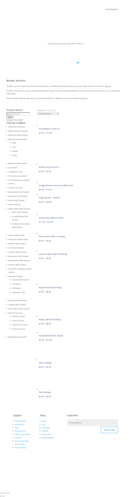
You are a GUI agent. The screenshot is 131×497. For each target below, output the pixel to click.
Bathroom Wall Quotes (18, 135)
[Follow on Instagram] (116, 63)
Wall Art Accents (15, 313)
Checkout (46, 427)
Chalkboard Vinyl (15, 172)
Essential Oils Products (18, 196)
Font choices (20, 431)
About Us (50, 63)
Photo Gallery (20, 447)
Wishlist (45, 431)
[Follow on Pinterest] (111, 63)
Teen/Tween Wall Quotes (19, 309)
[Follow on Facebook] (101, 63)
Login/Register (48, 437)
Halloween (16, 288)
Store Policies (20, 421)
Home (15, 63)
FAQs (61, 63)
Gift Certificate (14, 204)
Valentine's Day (18, 292)
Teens (14, 155)
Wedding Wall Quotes (17, 337)
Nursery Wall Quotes (17, 264)
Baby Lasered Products (18, 131)
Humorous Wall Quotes (18, 239)
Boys (14, 142)
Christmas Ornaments (17, 176)
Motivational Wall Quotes (19, 260)
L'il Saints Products (16, 248)
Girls (14, 147)
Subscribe (109, 430)
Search (10, 117)
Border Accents (18, 316)
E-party (18, 437)
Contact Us (70, 63)
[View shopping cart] (78, 63)
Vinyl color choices (23, 434)
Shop (23, 63)
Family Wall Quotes (16, 200)
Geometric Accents (20, 325)
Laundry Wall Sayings (17, 252)
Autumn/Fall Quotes (20, 279)
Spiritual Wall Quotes (17, 300)
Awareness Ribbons (16, 127)
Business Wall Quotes (17, 163)
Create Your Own (15, 120)
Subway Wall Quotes (17, 304)
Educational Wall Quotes (18, 192)
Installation (19, 424)
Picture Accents (18, 329)
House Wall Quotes (16, 235)
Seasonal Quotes (15, 276)
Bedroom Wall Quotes (17, 139)
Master (15, 151)
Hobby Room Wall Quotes (19, 209)
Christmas (16, 284)
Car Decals (12, 167)
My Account (36, 63)
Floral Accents (18, 320)
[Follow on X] (106, 63)
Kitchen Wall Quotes (17, 243)
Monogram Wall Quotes (18, 256)
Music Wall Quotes (20, 212)
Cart (43, 424)
